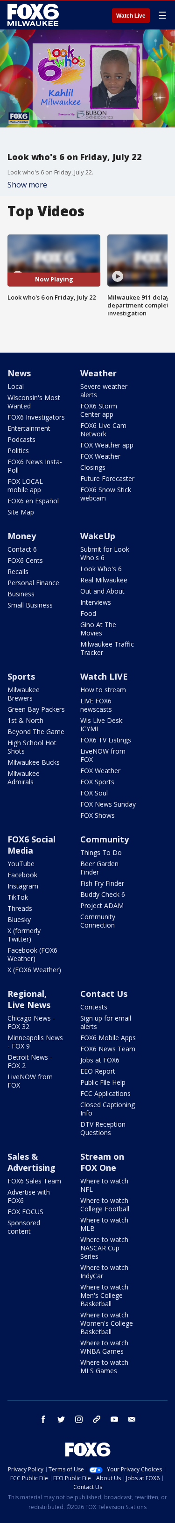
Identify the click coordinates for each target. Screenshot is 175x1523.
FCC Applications (105, 1093)
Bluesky (19, 919)
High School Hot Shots (31, 746)
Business (21, 593)
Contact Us (103, 993)
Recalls (17, 571)
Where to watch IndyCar (104, 1271)
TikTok (17, 897)
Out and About (102, 591)
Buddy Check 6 (102, 894)
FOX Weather (100, 456)
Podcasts (21, 439)
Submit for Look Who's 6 (104, 553)
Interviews (95, 602)
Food (88, 613)
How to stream (103, 689)
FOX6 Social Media (31, 845)
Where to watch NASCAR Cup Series (104, 1248)
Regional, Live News (28, 999)
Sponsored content (23, 1227)
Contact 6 (22, 549)
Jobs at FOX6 (99, 1059)
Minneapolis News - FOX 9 (35, 1041)
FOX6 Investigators (36, 417)
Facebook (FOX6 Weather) (32, 954)
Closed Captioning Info (107, 1108)
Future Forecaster (107, 478)
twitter (61, 1419)
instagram (78, 1419)
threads (96, 1419)
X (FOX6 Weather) (34, 969)
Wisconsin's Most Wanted (33, 401)
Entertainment (28, 428)
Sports (21, 676)
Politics (18, 450)
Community (104, 839)
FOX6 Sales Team (34, 1180)
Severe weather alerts (103, 390)
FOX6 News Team (107, 1048)
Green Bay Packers (36, 709)
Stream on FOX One (102, 1162)
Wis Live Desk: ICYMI (102, 724)
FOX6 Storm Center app (98, 410)
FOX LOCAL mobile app (25, 485)
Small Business (30, 605)
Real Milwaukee (103, 579)
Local (15, 386)
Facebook (22, 874)
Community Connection (97, 920)
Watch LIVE (104, 676)
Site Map (20, 512)
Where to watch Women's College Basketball (106, 1323)
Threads (19, 908)
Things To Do (101, 852)
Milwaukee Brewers (23, 693)
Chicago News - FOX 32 (31, 1022)
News (19, 373)
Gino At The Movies (98, 628)
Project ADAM (102, 905)
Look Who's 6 (101, 568)
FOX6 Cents (25, 560)
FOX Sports (97, 781)
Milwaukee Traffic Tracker (107, 648)
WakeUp (97, 535)
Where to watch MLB (104, 1224)
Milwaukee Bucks (33, 762)
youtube (114, 1419)
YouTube (21, 863)
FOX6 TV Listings (105, 739)
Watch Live (131, 16)
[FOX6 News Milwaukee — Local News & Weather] (34, 15)
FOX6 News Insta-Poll (34, 465)
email (132, 1419)
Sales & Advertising (31, 1162)
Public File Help (103, 1082)
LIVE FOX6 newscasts (96, 705)
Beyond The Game (35, 731)
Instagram (22, 886)
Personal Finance (33, 582)
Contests (93, 1006)
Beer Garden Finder (99, 867)
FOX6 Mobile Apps (108, 1037)
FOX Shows (97, 815)
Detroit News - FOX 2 (29, 1061)
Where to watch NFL (104, 1185)
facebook (43, 1419)
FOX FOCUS (25, 1211)
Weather (98, 373)
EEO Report (97, 1071)
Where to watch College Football (104, 1204)
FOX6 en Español (33, 500)
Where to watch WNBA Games (104, 1347)
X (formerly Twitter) (24, 934)
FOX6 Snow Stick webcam (105, 493)
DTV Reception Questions (103, 1128)
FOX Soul (94, 792)
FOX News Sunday (108, 804)
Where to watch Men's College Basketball (104, 1295)
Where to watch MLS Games (104, 1366)
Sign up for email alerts (105, 1022)
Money (21, 535)
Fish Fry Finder (102, 883)
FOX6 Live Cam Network (103, 429)
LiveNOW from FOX (103, 755)
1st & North (25, 720)
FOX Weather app (106, 445)
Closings (92, 467)
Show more (27, 185)
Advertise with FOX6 (28, 1196)
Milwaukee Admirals (23, 777)
